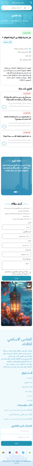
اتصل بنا (29, 400)
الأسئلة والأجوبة (27, 387)
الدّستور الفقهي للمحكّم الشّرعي (19, 414)
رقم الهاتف (28, 250)
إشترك (16, 443)
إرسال (16, 278)
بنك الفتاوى (15, 20)
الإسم (29, 223)
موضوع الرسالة (27, 259)
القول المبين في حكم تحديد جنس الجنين (17, 410)
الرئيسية (25, 20)
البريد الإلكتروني (27, 232)
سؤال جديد (28, 391)
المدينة (29, 241)
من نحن (29, 395)
